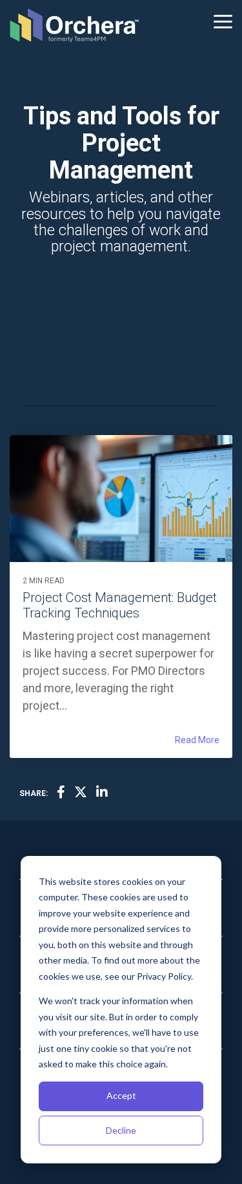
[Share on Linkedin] (102, 793)
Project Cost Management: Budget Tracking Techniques (120, 605)
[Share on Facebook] (61, 793)
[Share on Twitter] (80, 793)
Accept (121, 1095)
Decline (121, 1130)
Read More (197, 740)
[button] (223, 20)
